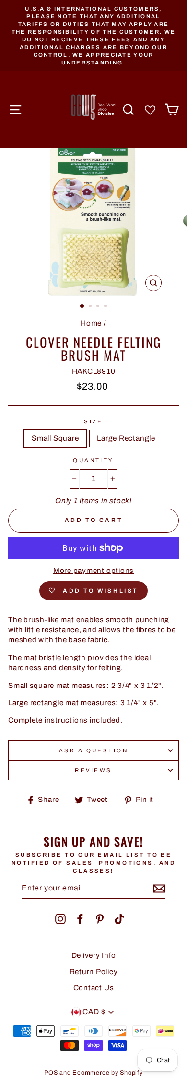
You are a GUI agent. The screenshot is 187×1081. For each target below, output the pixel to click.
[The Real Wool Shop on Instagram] (60, 919)
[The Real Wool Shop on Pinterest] (99, 919)
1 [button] (82, 306)
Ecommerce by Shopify (107, 1072)
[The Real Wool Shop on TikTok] (119, 919)
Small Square (55, 438)
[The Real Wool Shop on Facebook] (80, 919)
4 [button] (106, 307)
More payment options (93, 570)
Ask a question (93, 750)
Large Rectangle (126, 438)
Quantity (93, 460)
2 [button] (91, 307)
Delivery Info (93, 955)
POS (51, 1072)
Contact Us (93, 988)
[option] (93, 35)
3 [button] (98, 307)
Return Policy (94, 972)
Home (91, 323)
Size (93, 421)
